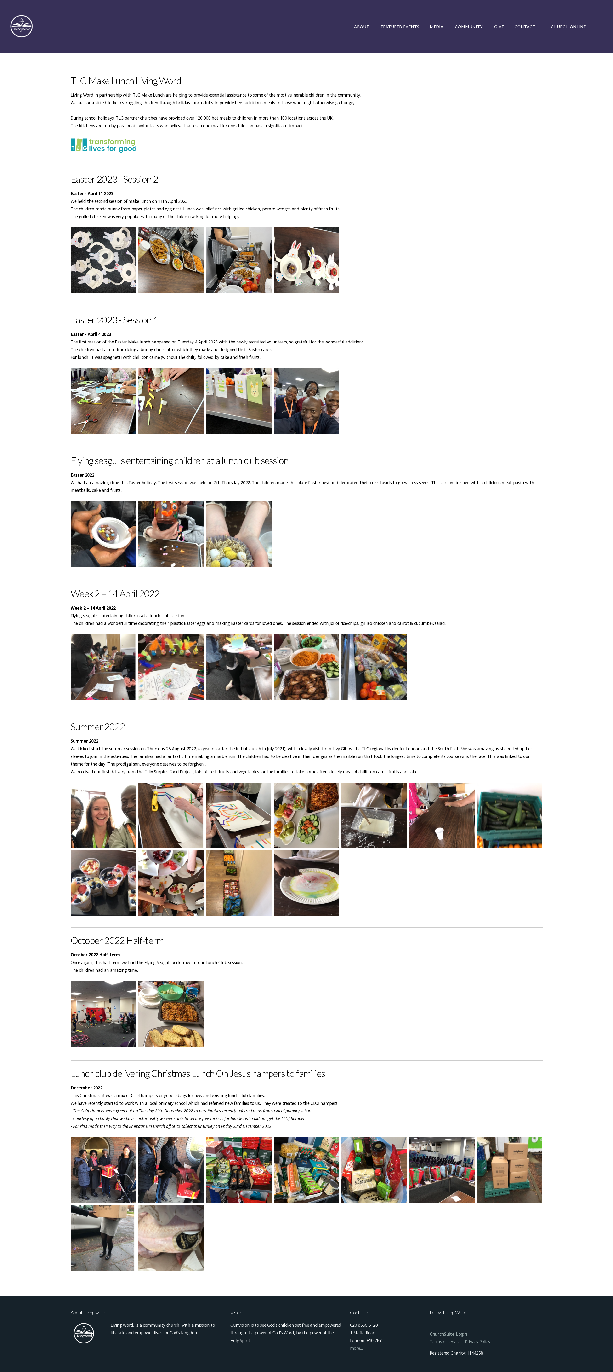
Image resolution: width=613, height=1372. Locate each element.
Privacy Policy (477, 1341)
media (437, 26)
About (362, 26)
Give (499, 26)
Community (469, 26)
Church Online (568, 26)
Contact (525, 26)
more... (356, 1348)
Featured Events (400, 26)
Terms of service (445, 1341)
